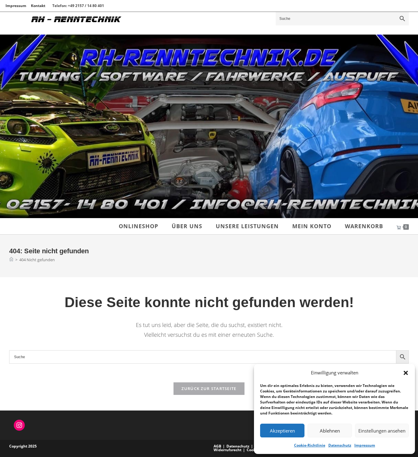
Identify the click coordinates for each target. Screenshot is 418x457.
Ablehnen (330, 431)
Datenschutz (339, 445)
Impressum (364, 445)
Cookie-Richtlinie (309, 445)
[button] (406, 373)
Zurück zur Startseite (208, 388)
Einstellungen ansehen (381, 431)
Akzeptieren (282, 431)
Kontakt (38, 5)
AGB (217, 446)
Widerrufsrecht (227, 449)
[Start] (11, 259)
